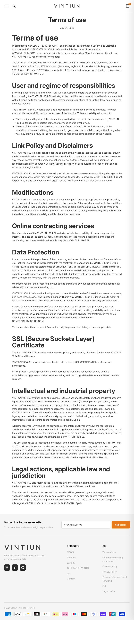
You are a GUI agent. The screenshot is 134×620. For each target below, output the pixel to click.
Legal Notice (108, 591)
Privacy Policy (109, 571)
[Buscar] (13, 5)
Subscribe (120, 524)
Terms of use (109, 552)
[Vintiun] (67, 6)
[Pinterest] (23, 567)
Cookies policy (109, 566)
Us (68, 573)
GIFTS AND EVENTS (78, 568)
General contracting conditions (112, 559)
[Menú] (6, 6)
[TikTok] (15, 567)
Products (71, 557)
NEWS (70, 552)
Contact (71, 578)
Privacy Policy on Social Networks (114, 579)
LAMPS (71, 562)
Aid (104, 586)
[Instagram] (7, 567)
